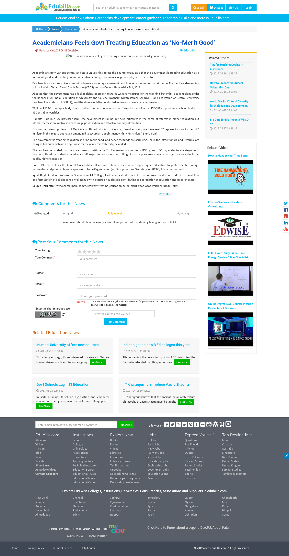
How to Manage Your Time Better (228, 155)
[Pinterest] (191, 425)
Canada (227, 444)
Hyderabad (42, 510)
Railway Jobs (155, 452)
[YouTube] (209, 425)
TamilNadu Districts (234, 473)
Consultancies (81, 457)
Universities (80, 448)
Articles (189, 448)
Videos (114, 448)
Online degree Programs (125, 478)
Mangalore (191, 506)
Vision (39, 444)
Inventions (116, 457)
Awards (151, 478)
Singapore (228, 452)
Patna (151, 510)
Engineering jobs (157, 465)
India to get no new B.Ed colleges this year (156, 345)
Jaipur (189, 497)
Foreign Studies (231, 469)
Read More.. (98, 362)
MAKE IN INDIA (98, 536)
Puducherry (80, 510)
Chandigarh (229, 497)
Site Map (40, 461)
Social (200, 7)
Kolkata (40, 506)
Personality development (125, 482)
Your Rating (42, 250)
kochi (150, 514)
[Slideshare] (222, 425)
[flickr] (203, 425)
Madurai (78, 506)
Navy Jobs (153, 448)
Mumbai (40, 502)
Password (42, 295)
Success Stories (194, 461)
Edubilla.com (47, 435)
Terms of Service (62, 548)
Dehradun (191, 514)
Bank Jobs (153, 444)
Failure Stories (193, 465)
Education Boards (84, 469)
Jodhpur (115, 497)
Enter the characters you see (52, 308)
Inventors (190, 478)
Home (14, 548)
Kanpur (189, 510)
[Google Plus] (178, 425)
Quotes (189, 452)
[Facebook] (166, 425)
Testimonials (193, 469)
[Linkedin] (185, 425)
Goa (224, 502)
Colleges (78, 444)
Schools (77, 440)
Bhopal (226, 510)
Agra (150, 506)
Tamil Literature (119, 465)
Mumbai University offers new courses (67, 345)
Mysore (189, 502)
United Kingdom (232, 465)
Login (249, 7)
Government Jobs (158, 469)
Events (114, 444)
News (38, 457)
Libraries (115, 452)
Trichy (76, 514)
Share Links (42, 465)
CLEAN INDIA (75, 536)
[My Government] (117, 529)
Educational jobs (157, 461)
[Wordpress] (216, 425)
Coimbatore (80, 502)
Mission (40, 448)
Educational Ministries (86, 478)
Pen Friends (192, 444)
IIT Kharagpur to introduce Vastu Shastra (156, 384)
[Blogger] (228, 425)
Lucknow (115, 510)
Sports (189, 473)
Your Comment (45, 257)
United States (230, 461)
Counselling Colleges (123, 473)
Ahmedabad (42, 514)
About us (40, 440)
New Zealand (230, 457)
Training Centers (83, 461)
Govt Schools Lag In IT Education (62, 384)
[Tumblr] (197, 425)
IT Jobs (151, 440)
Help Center (88, 548)
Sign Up (233, 7)
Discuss (218, 7)
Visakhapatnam (119, 506)
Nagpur (114, 514)
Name (39, 273)
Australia (227, 448)
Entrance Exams (120, 461)
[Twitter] (172, 425)
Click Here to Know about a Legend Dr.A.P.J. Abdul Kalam (189, 527)
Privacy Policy (35, 548)
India (225, 440)
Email (39, 284)
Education (189, 50)
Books (114, 440)
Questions (191, 440)
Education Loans (157, 473)
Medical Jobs (155, 457)
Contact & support (46, 473)
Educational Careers (85, 482)
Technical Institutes (85, 465)
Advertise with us (45, 469)
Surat (225, 514)
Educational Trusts (84, 473)
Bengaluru (153, 497)
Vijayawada (117, 502)
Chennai (78, 497)
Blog (38, 452)
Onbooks (115, 469)
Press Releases (193, 457)
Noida (151, 502)
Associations (80, 452)
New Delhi (41, 497)
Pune (225, 506)
